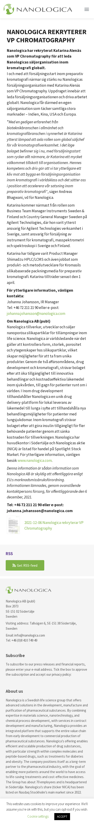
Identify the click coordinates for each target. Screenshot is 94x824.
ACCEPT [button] (62, 817)
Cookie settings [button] (38, 816)
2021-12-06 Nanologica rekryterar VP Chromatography (54, 525)
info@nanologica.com (29, 635)
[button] (87, 9)
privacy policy (61, 674)
